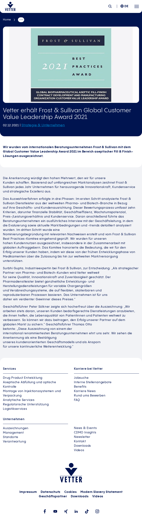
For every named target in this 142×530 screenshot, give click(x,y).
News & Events (85, 428)
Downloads (82, 445)
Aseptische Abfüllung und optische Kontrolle (29, 384)
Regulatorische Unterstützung (26, 404)
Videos (79, 450)
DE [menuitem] (126, 6)
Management (13, 432)
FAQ (77, 400)
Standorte (10, 437)
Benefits (80, 386)
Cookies (70, 492)
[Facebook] (44, 511)
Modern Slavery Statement (101, 492)
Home (7, 19)
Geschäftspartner (53, 496)
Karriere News (85, 391)
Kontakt (80, 441)
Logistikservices (15, 409)
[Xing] (65, 511)
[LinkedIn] (76, 511)
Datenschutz (50, 492)
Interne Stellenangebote (92, 382)
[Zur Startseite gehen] (10, 6)
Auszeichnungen (15, 428)
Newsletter (82, 437)
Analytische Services (19, 400)
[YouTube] (55, 511)
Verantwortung (14, 441)
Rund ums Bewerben (90, 395)
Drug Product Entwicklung (22, 377)
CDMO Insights (85, 432)
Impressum (28, 492)
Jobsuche (81, 377)
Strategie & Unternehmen (43, 125)
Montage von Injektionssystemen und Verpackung (32, 393)
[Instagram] (97, 511)
